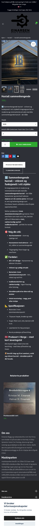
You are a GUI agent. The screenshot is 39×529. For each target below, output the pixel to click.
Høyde (4, 132)
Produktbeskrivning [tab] (14, 177)
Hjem (3, 50)
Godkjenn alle (19, 518)
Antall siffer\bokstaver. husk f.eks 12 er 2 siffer (18, 141)
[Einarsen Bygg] (21, 28)
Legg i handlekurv (24, 156)
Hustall (9, 50)
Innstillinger (19, 523)
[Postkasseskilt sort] (19, 410)
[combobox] (19, 136)
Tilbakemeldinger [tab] (13, 182)
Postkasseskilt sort (11, 428)
